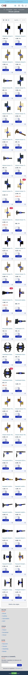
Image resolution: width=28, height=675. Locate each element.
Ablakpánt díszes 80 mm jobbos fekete (20, 36)
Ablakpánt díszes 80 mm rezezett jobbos (20, 62)
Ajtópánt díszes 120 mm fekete (7, 165)
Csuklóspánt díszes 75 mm (20, 354)
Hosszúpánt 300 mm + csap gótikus (7, 460)
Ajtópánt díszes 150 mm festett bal (7, 248)
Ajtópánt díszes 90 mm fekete (7, 88)
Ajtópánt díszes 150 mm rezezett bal (7, 274)
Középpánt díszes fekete (20, 589)
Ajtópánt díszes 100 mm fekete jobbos (7, 113)
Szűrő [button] (14, 673)
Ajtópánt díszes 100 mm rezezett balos (20, 113)
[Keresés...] (22, 5)
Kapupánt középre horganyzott (20, 564)
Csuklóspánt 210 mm (20, 328)
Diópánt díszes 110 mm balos (7, 409)
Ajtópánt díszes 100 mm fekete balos (20, 88)
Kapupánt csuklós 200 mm (7, 486)
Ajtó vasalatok (9, 9)
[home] (4, 9)
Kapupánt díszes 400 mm (20, 538)
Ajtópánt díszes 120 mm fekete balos (20, 165)
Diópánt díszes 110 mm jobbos (20, 409)
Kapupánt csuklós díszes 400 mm (20, 512)
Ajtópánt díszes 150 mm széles (7, 300)
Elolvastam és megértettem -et (12, 668)
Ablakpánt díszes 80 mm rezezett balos (7, 62)
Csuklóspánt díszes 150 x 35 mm (20, 380)
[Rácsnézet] (3, 20)
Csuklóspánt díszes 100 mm (7, 380)
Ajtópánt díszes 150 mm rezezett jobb (20, 274)
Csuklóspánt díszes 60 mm (7, 354)
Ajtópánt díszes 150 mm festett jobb (20, 248)
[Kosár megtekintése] (26, 5)
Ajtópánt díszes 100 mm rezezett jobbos (7, 139)
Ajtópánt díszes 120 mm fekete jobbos (7, 191)
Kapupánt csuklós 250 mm (20, 486)
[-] (6, 42)
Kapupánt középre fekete (7, 564)
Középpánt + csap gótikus (7, 589)
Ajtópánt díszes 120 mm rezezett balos (20, 191)
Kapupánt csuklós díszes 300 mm (7, 512)
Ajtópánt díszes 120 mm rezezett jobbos (7, 220)
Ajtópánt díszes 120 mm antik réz (20, 139)
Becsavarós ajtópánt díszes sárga (7, 328)
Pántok (15, 9)
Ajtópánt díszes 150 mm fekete (20, 220)
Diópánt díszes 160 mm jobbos (20, 434)
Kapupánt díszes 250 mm (7, 538)
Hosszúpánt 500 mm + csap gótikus (20, 460)
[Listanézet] (6, 20)
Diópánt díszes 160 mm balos (7, 434)
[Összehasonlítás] (8, 20)
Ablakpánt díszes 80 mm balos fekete (7, 36)
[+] (6, 41)
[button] (7, 29)
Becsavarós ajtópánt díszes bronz (20, 300)
